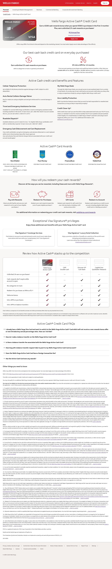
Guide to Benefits (96, 421)
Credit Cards (6, 14)
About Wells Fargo (7, 549)
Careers (18, 549)
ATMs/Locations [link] (69, 3)
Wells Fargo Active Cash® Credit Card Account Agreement (23, 374)
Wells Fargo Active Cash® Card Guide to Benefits (54, 374)
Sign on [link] (105, 3)
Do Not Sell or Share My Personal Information (34, 545)
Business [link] (39, 10)
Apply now (74, 39)
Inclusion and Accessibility (29, 549)
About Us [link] (89, 3)
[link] (11, 3)
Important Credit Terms (74, 35)
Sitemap (94, 545)
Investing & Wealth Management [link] (23, 10)
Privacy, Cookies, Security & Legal (11, 545)
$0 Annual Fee (74, 32)
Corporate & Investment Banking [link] (72, 10)
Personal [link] (6, 10)
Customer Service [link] (80, 3)
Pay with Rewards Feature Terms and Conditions (58, 498)
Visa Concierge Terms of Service (36, 517)
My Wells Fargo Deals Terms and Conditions (60, 464)
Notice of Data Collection (56, 545)
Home (41, 549)
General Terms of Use (72, 545)
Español (95, 3)
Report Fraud (84, 545)
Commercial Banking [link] (52, 10)
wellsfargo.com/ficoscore (64, 119)
